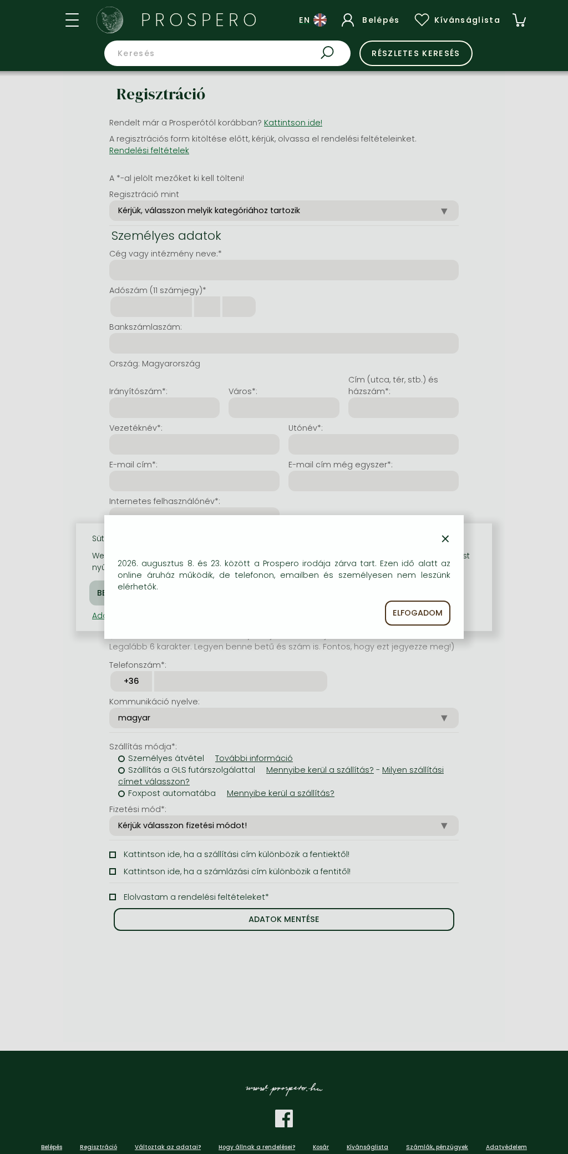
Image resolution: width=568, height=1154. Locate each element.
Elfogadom (418, 612)
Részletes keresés (416, 53)
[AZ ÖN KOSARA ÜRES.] (519, 20)
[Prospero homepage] (110, 20)
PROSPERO (201, 19)
